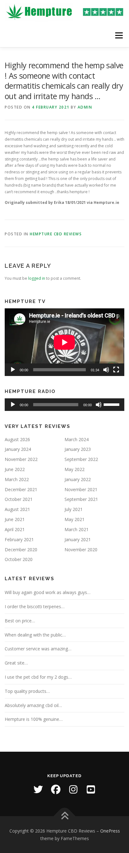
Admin (85, 107)
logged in (36, 278)
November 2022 (21, 459)
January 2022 (77, 479)
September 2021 (81, 499)
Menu (118, 35)
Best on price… (20, 621)
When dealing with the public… (35, 635)
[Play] (13, 370)
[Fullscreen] (116, 370)
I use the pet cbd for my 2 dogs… (38, 677)
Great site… (16, 663)
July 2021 (73, 509)
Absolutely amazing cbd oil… (33, 705)
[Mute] (106, 370)
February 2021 (19, 539)
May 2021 (74, 519)
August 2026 (17, 439)
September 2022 (81, 459)
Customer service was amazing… (38, 649)
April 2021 (15, 529)
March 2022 (17, 479)
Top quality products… (27, 691)
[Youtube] (90, 789)
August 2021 (17, 509)
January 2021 (77, 539)
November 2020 (80, 550)
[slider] (112, 404)
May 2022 (74, 469)
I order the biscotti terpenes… (34, 606)
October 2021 (19, 499)
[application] (64, 342)
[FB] (55, 789)
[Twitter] (38, 789)
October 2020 (19, 559)
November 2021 (80, 489)
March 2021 (76, 529)
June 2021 (15, 519)
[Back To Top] (65, 816)
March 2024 (76, 439)
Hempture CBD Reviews (56, 234)
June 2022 (15, 469)
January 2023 (77, 449)
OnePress (110, 831)
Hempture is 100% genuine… (34, 719)
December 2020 (21, 550)
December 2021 (21, 489)
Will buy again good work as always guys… (47, 592)
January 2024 (18, 449)
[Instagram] (73, 789)
